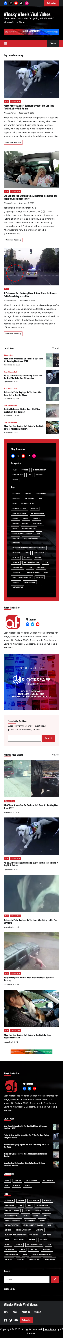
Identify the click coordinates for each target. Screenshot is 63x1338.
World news (18, 587)
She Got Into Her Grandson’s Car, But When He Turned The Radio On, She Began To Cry (30, 197)
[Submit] (55, 1279)
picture (16, 557)
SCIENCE (39, 475)
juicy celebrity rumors (22, 533)
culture (34, 508)
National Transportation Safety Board (29, 548)
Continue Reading (13, 142)
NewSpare (50, 1329)
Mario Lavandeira (31, 538)
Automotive (41, 494)
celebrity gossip (19, 508)
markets (16, 543)
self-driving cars (31, 562)
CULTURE (24, 470)
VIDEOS (15, 480)
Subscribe (26, 1320)
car (40, 499)
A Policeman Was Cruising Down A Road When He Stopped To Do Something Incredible (30, 294)
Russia (38, 557)
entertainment (37, 513)
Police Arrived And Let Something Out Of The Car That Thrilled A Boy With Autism (29, 107)
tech (46, 562)
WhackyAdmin (10, 113)
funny (26, 518)
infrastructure (29, 528)
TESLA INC (41, 567)
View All (55, 348)
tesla (30, 567)
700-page (16, 494)
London (16, 538)
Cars (6, 101)
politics (27, 557)
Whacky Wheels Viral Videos (27, 14)
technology (18, 567)
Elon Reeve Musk (19, 513)
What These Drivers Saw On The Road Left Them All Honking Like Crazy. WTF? (23, 360)
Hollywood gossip (20, 523)
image (15, 528)
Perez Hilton (39, 553)
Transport (17, 572)
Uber (46, 572)
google (36, 518)
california (29, 499)
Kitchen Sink (15, 101)
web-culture (29, 582)
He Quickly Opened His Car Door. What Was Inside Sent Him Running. (22, 410)
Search (48, 738)
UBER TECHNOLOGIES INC (22, 577)
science (16, 562)
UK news (39, 577)
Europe (16, 518)
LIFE (29, 475)
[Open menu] (5, 43)
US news (16, 582)
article (28, 494)
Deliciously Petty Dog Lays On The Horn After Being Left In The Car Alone (23, 393)
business (16, 499)
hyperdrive (37, 523)
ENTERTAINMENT (39, 470)
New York (17, 553)
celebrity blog (27, 504)
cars (15, 504)
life (38, 533)
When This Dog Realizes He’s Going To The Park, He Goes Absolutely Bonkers (24, 427)
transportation (32, 572)
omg (27, 553)
